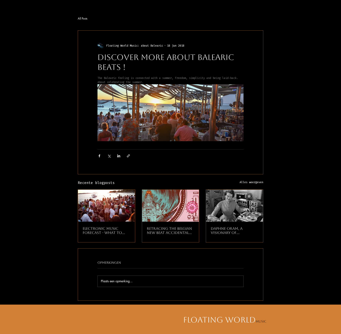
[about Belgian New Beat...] (170, 206)
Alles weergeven (251, 182)
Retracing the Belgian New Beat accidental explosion (169, 230)
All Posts (82, 18)
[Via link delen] (128, 156)
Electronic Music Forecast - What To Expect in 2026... (102, 230)
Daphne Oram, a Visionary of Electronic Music (228, 230)
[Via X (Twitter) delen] (109, 156)
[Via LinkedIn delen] (119, 156)
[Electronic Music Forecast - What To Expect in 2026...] (106, 206)
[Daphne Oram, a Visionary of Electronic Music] (234, 206)
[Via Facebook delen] (99, 156)
